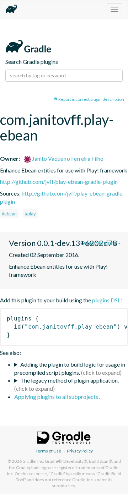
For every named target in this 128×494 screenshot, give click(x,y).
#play (30, 213)
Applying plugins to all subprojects (56, 396)
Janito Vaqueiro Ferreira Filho (67, 158)
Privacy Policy (80, 451)
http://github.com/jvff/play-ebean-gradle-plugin (59, 181)
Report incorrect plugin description (91, 99)
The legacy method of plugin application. (69, 380)
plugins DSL (106, 300)
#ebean (9, 213)
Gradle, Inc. (33, 461)
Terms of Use (48, 451)
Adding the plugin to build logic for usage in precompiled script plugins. (69, 368)
